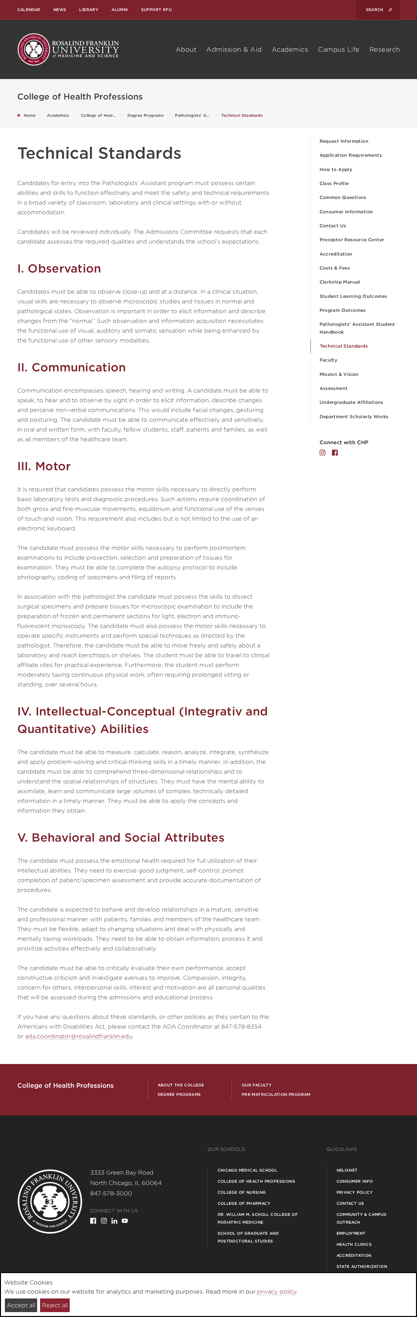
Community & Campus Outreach (362, 1218)
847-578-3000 (111, 1193)
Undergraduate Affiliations (351, 402)
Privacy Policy (355, 1192)
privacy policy (276, 1291)
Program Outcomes (343, 310)
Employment (351, 1233)
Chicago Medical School (248, 1170)
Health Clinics (354, 1244)
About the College (181, 1085)
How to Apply (336, 169)
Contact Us (333, 225)
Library (88, 9)
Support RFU (156, 9)
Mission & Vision (339, 374)
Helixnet (347, 1170)
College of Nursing (242, 1192)
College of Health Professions (256, 1181)
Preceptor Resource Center (352, 239)
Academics (290, 49)
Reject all (55, 1305)
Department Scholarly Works (354, 416)
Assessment (334, 388)
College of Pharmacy (244, 1203)
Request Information (344, 141)
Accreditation (336, 254)
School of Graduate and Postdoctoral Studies (248, 1237)
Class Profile (334, 183)
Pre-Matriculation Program (276, 1094)
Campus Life (339, 49)
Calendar (28, 9)
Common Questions (343, 197)
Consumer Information (346, 211)
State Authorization (362, 1266)
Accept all (21, 1305)
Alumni (119, 9)
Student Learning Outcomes (353, 296)
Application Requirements (351, 155)
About (186, 49)
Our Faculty (257, 1085)
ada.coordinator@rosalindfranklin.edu (78, 1036)
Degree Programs (179, 1094)
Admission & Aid (234, 49)
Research (384, 49)
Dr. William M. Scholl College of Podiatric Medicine (258, 1218)
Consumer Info (355, 1181)
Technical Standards (344, 346)
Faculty (329, 360)
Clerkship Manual (340, 282)
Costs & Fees (335, 268)
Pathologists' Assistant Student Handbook (357, 328)
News (59, 9)
